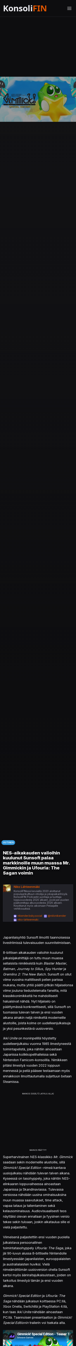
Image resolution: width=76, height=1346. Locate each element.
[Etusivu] (33, 8)
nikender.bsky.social (30, 915)
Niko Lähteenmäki (27, 887)
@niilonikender (57, 915)
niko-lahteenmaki (28, 919)
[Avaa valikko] (69, 8)
